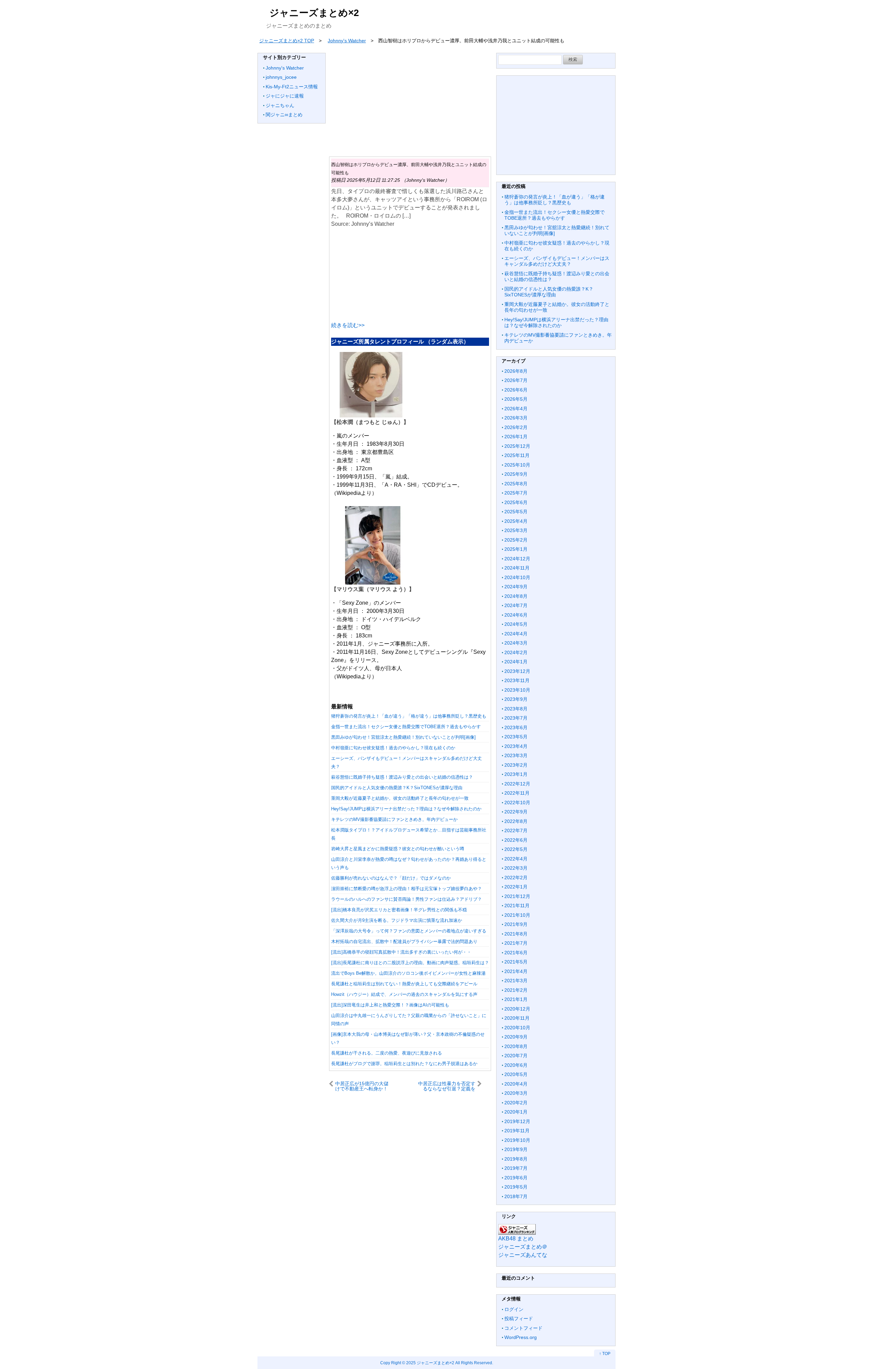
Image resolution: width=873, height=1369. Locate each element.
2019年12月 (517, 1121)
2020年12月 (517, 1009)
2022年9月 (516, 811)
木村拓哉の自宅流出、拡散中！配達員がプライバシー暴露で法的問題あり (404, 941)
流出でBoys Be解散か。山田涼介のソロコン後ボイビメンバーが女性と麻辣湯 (408, 973)
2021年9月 (516, 924)
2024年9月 (516, 586)
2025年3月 (516, 530)
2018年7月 (516, 1196)
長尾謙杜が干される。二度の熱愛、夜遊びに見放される (386, 1053)
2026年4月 (516, 408)
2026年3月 (516, 418)
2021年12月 (517, 896)
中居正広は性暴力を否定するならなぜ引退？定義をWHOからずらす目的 (446, 1086)
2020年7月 (516, 1055)
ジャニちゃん (280, 105)
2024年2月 (516, 652)
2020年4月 (516, 1084)
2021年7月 (516, 943)
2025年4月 (516, 521)
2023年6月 (516, 727)
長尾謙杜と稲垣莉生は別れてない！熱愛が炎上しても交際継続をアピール (404, 983)
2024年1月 (516, 661)
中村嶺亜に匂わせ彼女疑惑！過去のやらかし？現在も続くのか (393, 747)
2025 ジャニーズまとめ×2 (430, 1362)
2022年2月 (516, 877)
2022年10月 (517, 802)
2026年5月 (516, 399)
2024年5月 (516, 624)
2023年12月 (517, 671)
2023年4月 (516, 746)
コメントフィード (523, 1328)
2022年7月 (516, 830)
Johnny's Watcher (285, 68)
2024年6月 (516, 615)
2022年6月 (516, 840)
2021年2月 (516, 990)
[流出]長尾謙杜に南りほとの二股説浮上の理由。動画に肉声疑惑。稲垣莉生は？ (410, 962)
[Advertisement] (410, 100)
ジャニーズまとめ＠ (522, 1247)
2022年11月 (517, 793)
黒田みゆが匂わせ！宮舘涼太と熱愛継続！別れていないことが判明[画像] (403, 737)
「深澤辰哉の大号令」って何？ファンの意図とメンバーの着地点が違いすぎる (408, 930)
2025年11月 (517, 455)
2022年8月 (516, 821)
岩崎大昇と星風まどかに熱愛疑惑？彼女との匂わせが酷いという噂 (397, 848)
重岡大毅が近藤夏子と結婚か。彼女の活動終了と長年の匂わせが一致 (400, 798)
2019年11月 (517, 1130)
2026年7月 (516, 380)
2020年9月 (516, 1037)
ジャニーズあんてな (522, 1255)
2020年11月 (517, 1018)
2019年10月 (517, 1140)
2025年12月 (517, 446)
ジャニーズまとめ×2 (314, 13)
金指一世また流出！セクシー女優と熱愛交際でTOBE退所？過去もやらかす (406, 726)
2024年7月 (516, 605)
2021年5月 (516, 962)
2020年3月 (516, 1093)
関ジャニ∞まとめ (284, 114)
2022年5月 (516, 849)
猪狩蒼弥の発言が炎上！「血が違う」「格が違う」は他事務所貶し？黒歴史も (408, 716)
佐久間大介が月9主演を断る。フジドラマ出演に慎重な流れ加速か (396, 920)
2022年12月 (517, 783)
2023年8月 (516, 708)
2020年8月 (516, 1046)
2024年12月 (517, 558)
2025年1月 (516, 549)
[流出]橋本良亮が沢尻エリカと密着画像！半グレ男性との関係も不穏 (399, 909)
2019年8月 (516, 1159)
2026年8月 (516, 371)
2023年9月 (516, 699)
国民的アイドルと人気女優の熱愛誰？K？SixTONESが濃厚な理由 (396, 787)
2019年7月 (516, 1168)
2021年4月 (516, 971)
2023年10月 (517, 690)
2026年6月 (516, 390)
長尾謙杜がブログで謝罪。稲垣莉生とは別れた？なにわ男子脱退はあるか (404, 1063)
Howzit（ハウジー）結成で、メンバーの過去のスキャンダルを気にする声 (404, 994)
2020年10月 (517, 1027)
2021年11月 (517, 905)
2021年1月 (516, 999)
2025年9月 (516, 474)
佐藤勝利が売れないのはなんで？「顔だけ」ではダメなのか (391, 878)
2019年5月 (516, 1187)
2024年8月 (516, 596)
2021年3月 (516, 980)
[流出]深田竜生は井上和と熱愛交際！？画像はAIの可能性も (390, 1004)
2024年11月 (517, 568)
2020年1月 (516, 1112)
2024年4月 (516, 633)
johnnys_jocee (281, 77)
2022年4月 (516, 859)
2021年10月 (517, 915)
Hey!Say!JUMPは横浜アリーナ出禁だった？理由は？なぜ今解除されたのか (406, 808)
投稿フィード (518, 1318)
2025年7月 (516, 493)
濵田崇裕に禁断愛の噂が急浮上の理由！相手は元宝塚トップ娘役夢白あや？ (406, 888)
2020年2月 (516, 1102)
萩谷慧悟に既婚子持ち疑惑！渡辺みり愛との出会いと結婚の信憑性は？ (402, 777)
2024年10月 (517, 577)
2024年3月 (516, 643)
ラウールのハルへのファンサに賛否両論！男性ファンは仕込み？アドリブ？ (406, 899)
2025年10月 (517, 465)
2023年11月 (517, 680)
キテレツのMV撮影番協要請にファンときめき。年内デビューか (394, 819)
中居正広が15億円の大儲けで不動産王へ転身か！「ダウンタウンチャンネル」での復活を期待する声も (364, 1086)
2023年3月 (516, 755)
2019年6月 (516, 1177)
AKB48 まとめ (515, 1238)
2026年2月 (516, 427)
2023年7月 (516, 718)
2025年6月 (516, 502)
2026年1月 (516, 436)
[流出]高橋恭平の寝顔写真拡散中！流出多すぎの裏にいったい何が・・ (401, 952)
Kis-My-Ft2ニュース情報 (292, 86)
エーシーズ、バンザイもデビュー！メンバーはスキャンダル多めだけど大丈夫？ (556, 261)
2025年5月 (516, 511)
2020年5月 (516, 1074)
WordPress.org (520, 1337)
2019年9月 (516, 1149)
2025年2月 (516, 540)
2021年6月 (516, 952)
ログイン (513, 1309)
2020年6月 (516, 1065)
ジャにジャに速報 (285, 96)
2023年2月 (516, 765)
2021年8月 (516, 934)
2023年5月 (516, 736)
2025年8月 (516, 483)
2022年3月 (516, 868)
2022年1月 (516, 886)
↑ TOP (604, 1353)
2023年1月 (516, 774)
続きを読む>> (348, 325)
